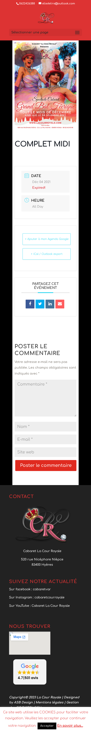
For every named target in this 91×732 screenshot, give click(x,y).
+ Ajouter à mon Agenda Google (46, 239)
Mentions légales (50, 702)
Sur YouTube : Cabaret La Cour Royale (40, 605)
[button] (29, 672)
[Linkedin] (50, 304)
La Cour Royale (49, 697)
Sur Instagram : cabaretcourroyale (36, 597)
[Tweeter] (40, 304)
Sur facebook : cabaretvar (30, 589)
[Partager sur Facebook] (30, 304)
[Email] (59, 304)
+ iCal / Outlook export (47, 253)
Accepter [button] (47, 725)
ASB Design (24, 702)
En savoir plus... (70, 726)
